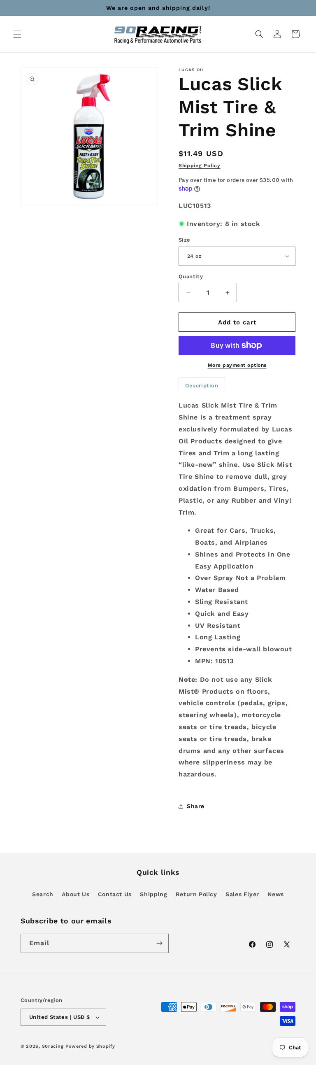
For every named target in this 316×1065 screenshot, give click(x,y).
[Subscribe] (159, 943)
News (275, 894)
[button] (17, 34)
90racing (53, 1046)
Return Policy (196, 894)
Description (201, 385)
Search (42, 894)
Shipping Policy (200, 165)
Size (185, 240)
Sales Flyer (242, 894)
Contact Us (115, 894)
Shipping (153, 894)
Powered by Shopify (90, 1046)
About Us (75, 894)
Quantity (191, 276)
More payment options (237, 365)
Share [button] (195, 806)
